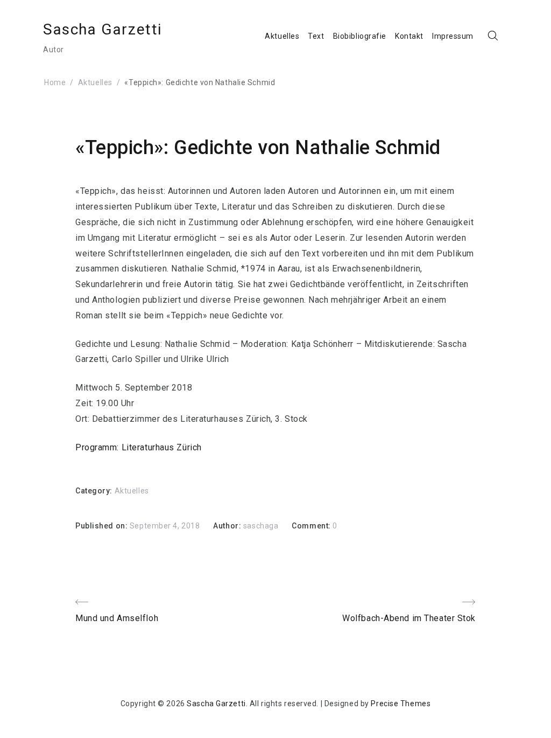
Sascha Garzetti (102, 29)
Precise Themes (400, 703)
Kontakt (409, 36)
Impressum (453, 36)
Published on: (102, 525)
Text (316, 36)
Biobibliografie (359, 36)
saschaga (260, 525)
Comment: (312, 525)
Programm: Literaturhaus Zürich (138, 447)
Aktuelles (282, 36)
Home (55, 82)
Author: (228, 525)
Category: (95, 490)
